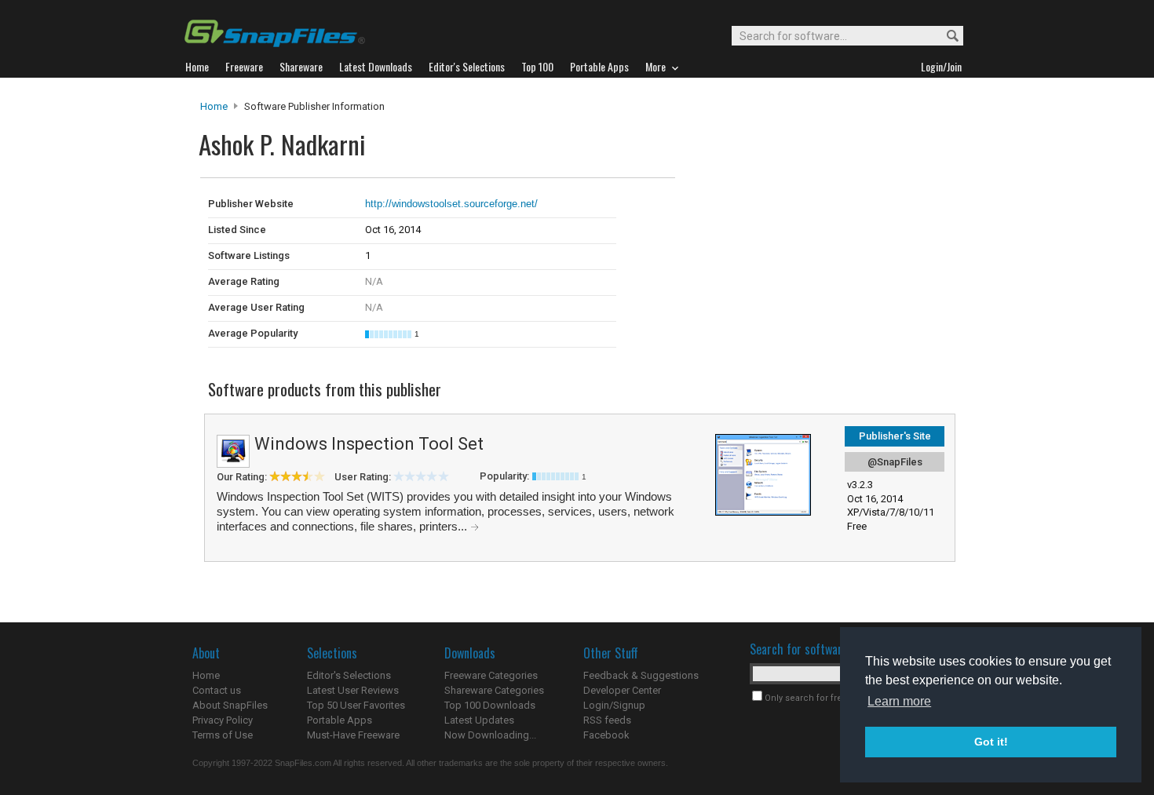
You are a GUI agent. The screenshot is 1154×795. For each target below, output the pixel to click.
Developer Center (622, 690)
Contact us (216, 690)
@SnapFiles (894, 462)
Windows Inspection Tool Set (369, 444)
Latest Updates (479, 720)
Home (214, 106)
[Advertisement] (781, 210)
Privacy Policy (222, 720)
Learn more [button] (899, 701)
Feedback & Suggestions (641, 675)
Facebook (606, 735)
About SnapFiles (230, 705)
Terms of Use (222, 735)
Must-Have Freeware (353, 735)
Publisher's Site (895, 436)
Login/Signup (614, 705)
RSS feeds (607, 720)
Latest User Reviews (353, 690)
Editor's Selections (349, 675)
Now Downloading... (490, 735)
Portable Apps (339, 720)
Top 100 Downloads (489, 705)
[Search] (945, 36)
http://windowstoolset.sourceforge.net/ (451, 204)
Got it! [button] (991, 741)
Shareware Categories (494, 690)
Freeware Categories (491, 675)
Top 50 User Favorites (356, 705)
